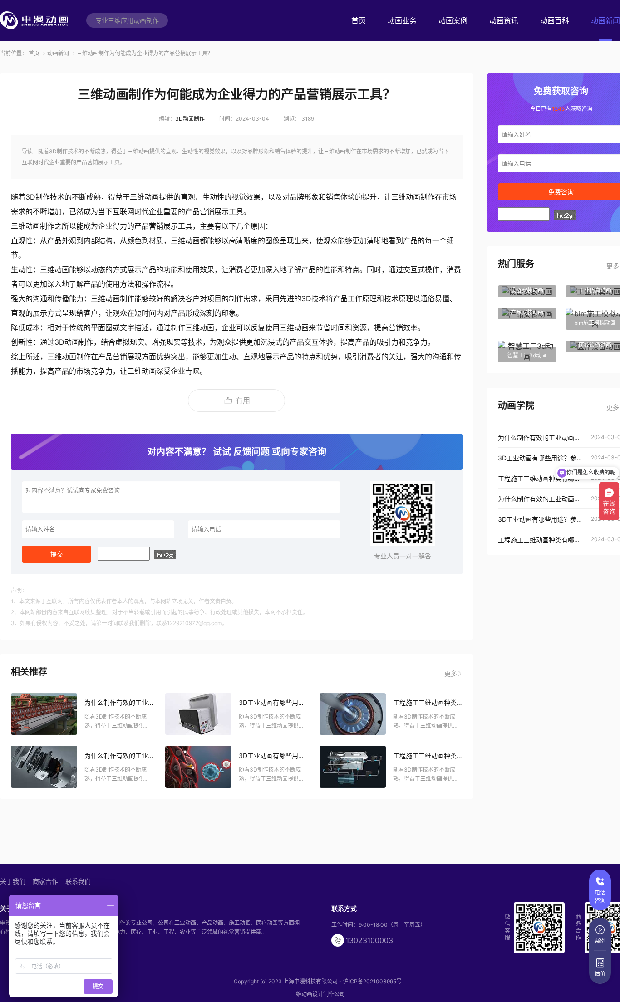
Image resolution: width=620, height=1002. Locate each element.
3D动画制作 (190, 118)
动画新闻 (605, 20)
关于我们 (12, 881)
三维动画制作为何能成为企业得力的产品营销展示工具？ (145, 53)
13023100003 (369, 940)
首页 (358, 20)
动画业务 (402, 20)
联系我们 (78, 881)
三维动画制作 (413, 196)
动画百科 (554, 20)
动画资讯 (503, 20)
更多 (450, 673)
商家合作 (45, 881)
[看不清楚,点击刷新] (165, 554)
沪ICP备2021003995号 (372, 981)
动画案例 (452, 20)
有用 (243, 400)
